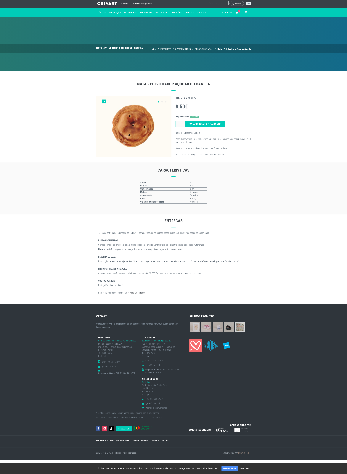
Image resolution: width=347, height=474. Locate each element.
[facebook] (98, 428)
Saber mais (244, 468)
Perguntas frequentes (142, 4)
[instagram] (104, 428)
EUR (248, 4)
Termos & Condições (136, 292)
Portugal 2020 (102, 441)
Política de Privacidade (119, 441)
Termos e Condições (140, 441)
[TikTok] (111, 428)
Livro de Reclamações (160, 441)
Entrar (237, 3)
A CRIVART (227, 13)
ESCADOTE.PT (244, 453)
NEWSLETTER (123, 429)
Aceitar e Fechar (230, 468)
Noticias (124, 4)
